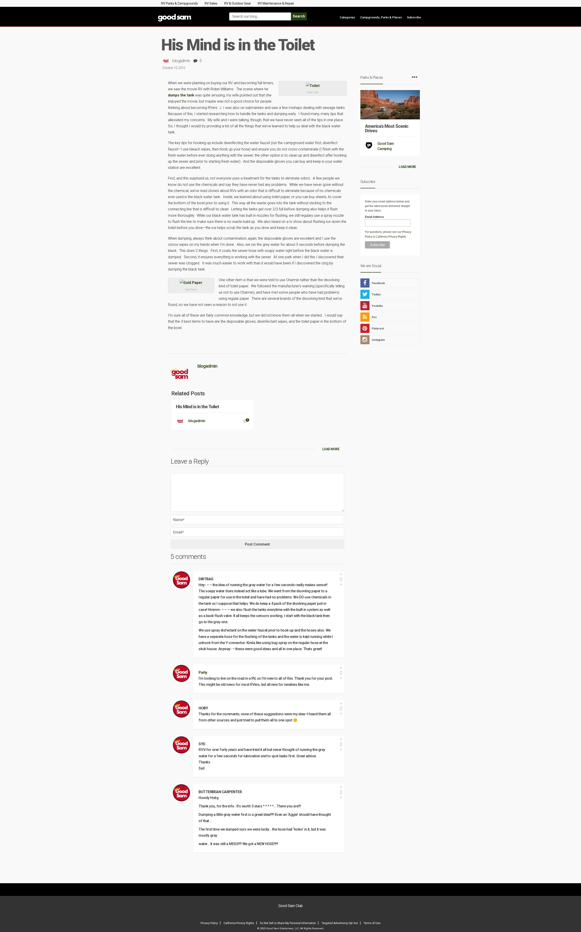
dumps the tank (181, 95)
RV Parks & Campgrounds (179, 3)
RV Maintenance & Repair (276, 3)
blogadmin (181, 60)
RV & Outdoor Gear (237, 3)
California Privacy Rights (391, 236)
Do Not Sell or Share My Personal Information (288, 923)
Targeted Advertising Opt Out (340, 923)
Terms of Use (372, 923)
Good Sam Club (290, 906)
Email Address (374, 217)
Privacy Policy (209, 923)
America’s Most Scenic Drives (386, 128)
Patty (203, 672)
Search (299, 16)
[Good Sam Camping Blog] (188, 14)
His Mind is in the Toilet (197, 406)
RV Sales (211, 3)
